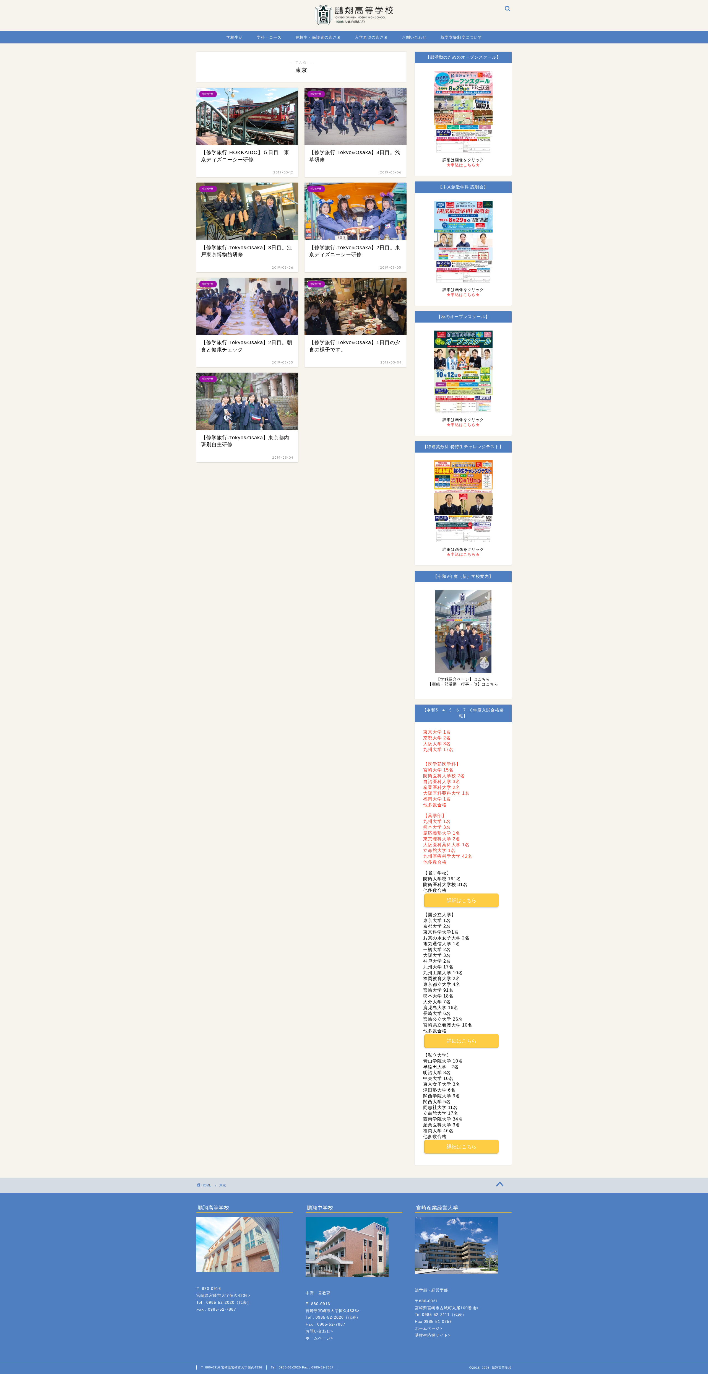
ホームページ (318, 1338)
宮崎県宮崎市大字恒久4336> (223, 1296)
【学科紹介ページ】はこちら (463, 679)
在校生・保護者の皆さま (318, 37)
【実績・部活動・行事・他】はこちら (463, 684)
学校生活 (234, 37)
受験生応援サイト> (433, 1335)
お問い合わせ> (319, 1331)
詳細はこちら (462, 900)
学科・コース (269, 37)
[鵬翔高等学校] (354, 23)
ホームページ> (428, 1328)
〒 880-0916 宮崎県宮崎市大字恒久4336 (231, 1367)
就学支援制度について (461, 37)
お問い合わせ (414, 37)
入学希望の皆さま (371, 37)
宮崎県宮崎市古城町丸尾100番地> (447, 1308)
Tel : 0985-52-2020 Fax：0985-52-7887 (302, 1367)
